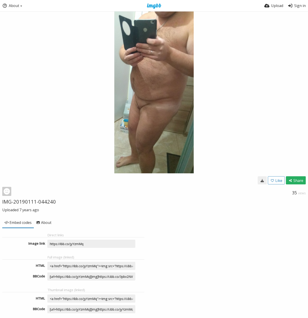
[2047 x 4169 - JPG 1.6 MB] (262, 180)
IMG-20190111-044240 (29, 201)
